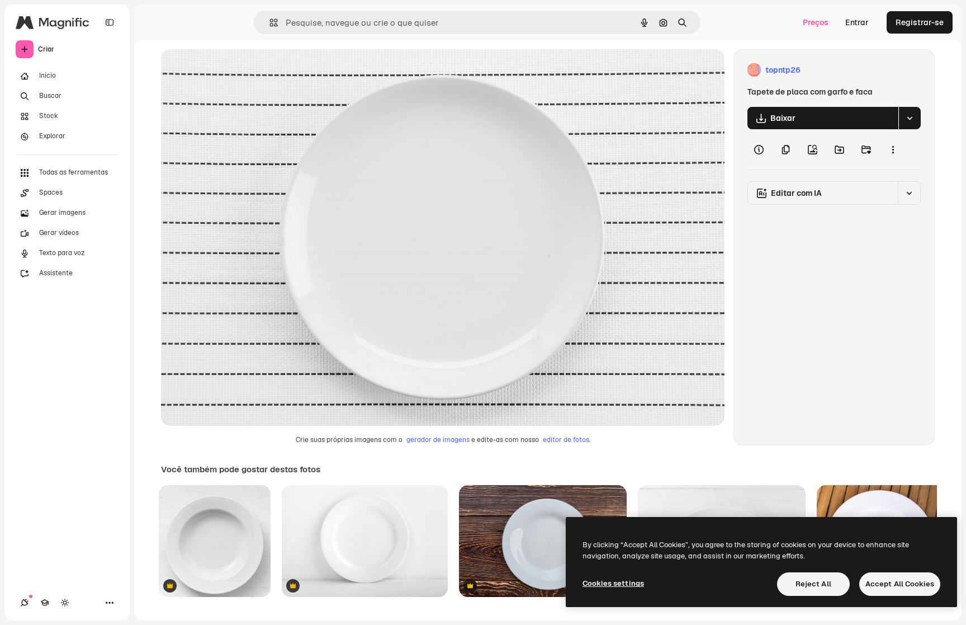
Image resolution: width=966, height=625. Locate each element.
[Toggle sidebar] (110, 22)
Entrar (857, 22)
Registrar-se (920, 22)
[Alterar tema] (65, 603)
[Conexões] (25, 603)
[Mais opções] (893, 149)
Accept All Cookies (899, 584)
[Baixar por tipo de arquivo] (909, 118)
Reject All (813, 584)
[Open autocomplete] (269, 22)
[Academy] (45, 603)
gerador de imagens (438, 439)
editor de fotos (566, 439)
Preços (815, 22)
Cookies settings (613, 583)
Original (232, 70)
